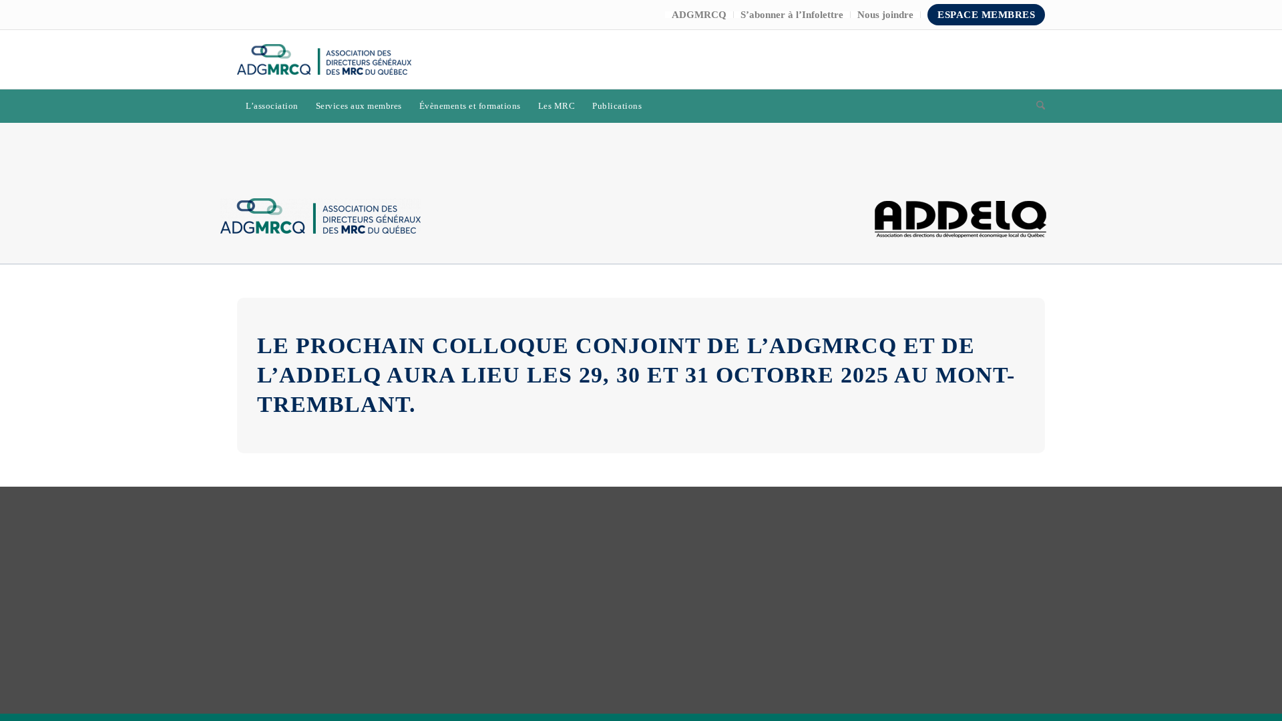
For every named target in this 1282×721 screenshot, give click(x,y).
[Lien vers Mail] (1035, 59)
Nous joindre (885, 14)
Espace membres (986, 14)
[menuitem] (699, 14)
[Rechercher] (1036, 106)
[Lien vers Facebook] (995, 59)
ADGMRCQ (699, 14)
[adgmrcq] (324, 59)
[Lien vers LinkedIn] (1015, 59)
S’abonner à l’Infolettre (791, 14)
